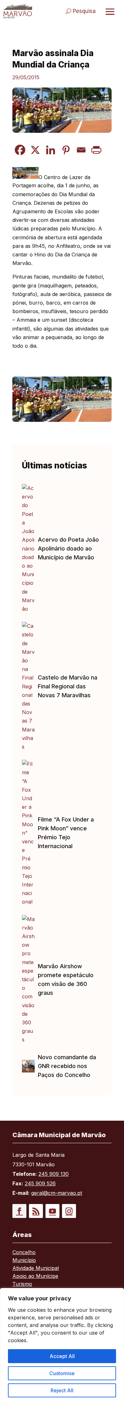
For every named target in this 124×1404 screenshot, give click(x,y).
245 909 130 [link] (53, 1174)
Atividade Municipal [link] (35, 1268)
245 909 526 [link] (40, 1183)
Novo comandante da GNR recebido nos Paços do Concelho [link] (67, 1066)
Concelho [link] (24, 1252)
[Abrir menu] (110, 11)
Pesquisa (84, 11)
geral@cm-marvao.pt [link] (56, 1193)
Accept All (62, 1356)
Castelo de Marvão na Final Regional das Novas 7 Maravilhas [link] (67, 686)
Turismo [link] (22, 1284)
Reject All (62, 1390)
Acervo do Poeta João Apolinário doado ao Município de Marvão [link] (68, 548)
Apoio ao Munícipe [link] (35, 1276)
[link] (17, 11)
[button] (19, 1211)
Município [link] (24, 1260)
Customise (62, 1373)
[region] (62, 1346)
